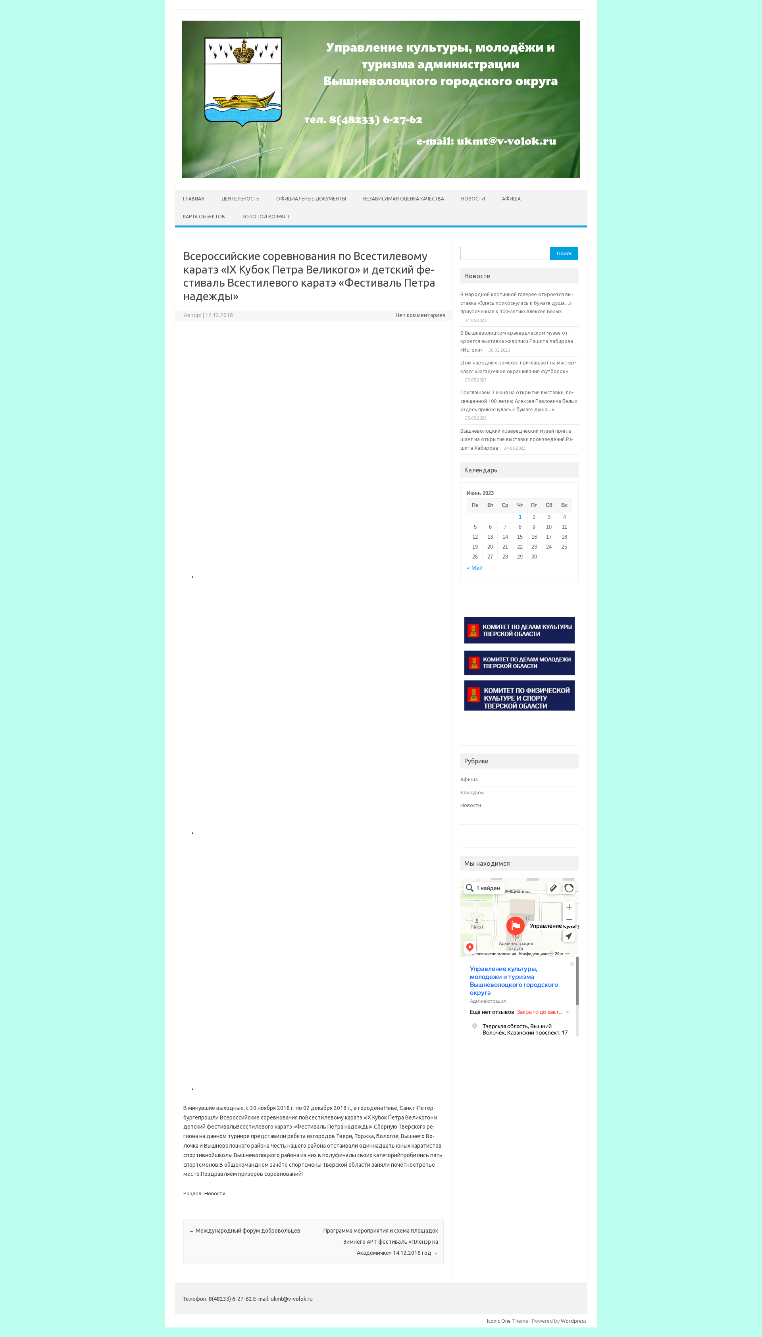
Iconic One (499, 1321)
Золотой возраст (266, 216)
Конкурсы (472, 792)
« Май (475, 568)
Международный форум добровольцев (244, 1230)
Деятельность (240, 198)
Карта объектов (204, 216)
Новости (473, 198)
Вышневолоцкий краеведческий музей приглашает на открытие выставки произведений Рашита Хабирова (517, 439)
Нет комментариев (421, 315)
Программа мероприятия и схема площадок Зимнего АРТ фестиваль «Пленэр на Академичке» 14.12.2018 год (380, 1241)
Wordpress (574, 1321)
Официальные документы (311, 198)
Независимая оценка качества (403, 198)
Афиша (511, 198)
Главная (193, 198)
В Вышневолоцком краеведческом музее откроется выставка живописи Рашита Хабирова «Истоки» (516, 341)
